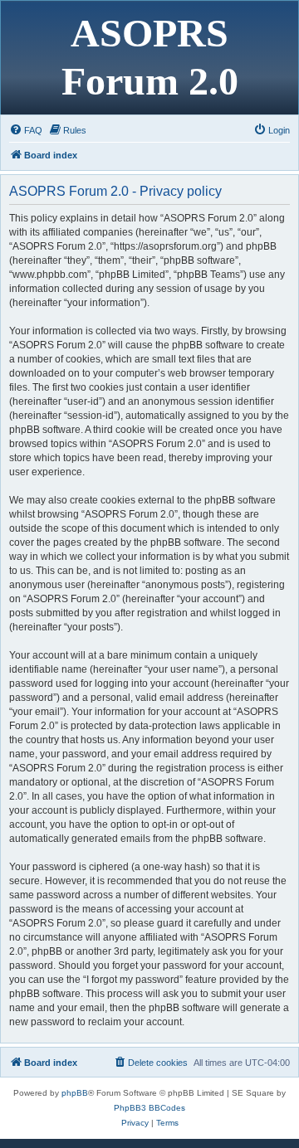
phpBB (74, 1092)
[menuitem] (25, 130)
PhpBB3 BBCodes (149, 1107)
